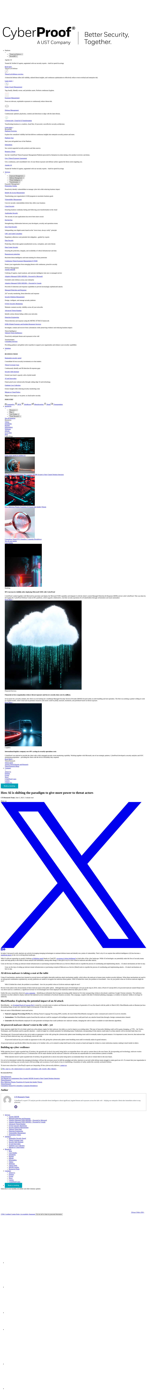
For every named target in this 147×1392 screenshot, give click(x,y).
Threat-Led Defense (15, 54)
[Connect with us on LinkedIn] (17, 1287)
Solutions (8, 1136)
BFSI (19, 404)
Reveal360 (13, 56)
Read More (8, 599)
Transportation (58, 404)
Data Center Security (11, 247)
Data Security (9, 240)
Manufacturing (39, 404)
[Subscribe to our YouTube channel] (17, 1329)
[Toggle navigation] (1, 788)
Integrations (8, 145)
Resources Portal (14, 1169)
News (6, 777)
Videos (7, 422)
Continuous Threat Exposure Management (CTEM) (21, 261)
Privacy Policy (136, 1212)
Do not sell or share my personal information (49, 1214)
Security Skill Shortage (16, 1142)
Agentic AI (8, 165)
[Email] (15, 1106)
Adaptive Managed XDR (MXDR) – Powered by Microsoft (28, 1120)
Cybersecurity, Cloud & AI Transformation (18, 120)
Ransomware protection (12, 254)
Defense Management (12, 110)
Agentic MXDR (10, 269)
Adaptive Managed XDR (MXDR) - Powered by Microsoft (23, 276)
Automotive (11, 404)
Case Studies (14, 414)
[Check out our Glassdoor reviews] (17, 1364)
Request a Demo (10, 151)
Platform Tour (9, 138)
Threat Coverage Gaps (12, 365)
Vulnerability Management (13, 199)
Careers (7, 781)
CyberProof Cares (10, 779)
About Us (8, 772)
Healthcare (27, 404)
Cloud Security (9, 206)
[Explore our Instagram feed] (17, 1388)
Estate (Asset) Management (13, 87)
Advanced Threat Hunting (13, 310)
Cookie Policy (15, 1214)
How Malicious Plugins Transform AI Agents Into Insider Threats (25, 507)
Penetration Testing (11, 186)
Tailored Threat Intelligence (13, 333)
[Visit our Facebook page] (17, 1263)
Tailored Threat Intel (15, 1129)
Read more (8, 67)
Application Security (11, 213)
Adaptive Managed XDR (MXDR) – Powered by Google (23, 283)
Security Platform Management (14, 297)
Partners (7, 773)
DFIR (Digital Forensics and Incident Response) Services (23, 324)
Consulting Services (11, 341)
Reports (7, 425)
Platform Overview (11, 131)
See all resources (10, 418)
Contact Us (8, 782)
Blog (11, 412)
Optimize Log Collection (12, 385)
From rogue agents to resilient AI (15, 455)
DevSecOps (8, 220)
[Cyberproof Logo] (66, 1212)
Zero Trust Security (11, 227)
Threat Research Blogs (12, 766)
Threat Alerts (9, 763)
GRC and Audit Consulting (13, 234)
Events (7, 775)
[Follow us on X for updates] (17, 1312)
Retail (48, 404)
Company (8, 1171)
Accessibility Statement (28, 1214)
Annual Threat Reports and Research (16, 764)
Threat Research (15, 416)
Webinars (8, 429)
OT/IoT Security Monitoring (18, 1126)
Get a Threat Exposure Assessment (16, 158)
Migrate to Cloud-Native (12, 392)
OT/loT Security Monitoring (14, 304)
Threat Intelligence (15, 180)
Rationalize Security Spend (17, 1138)
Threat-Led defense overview (14, 74)
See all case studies (11, 541)
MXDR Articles (14, 1167)
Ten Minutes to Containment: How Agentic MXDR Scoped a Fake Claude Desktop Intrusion (34, 474)
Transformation (14, 182)
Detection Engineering (12, 317)
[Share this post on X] (73, 947)
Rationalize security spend (13, 358)
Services (7, 1115)
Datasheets (8, 424)
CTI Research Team (21, 1097)
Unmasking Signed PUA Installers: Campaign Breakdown (23, 539)
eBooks (7, 431)
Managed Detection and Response (15, 290)
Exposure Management (12, 98)
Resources (13, 410)
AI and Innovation (10, 378)
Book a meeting (9, 786)
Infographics (9, 427)
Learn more (8, 81)
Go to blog (8, 433)
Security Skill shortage (12, 372)
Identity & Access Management (15, 193)
